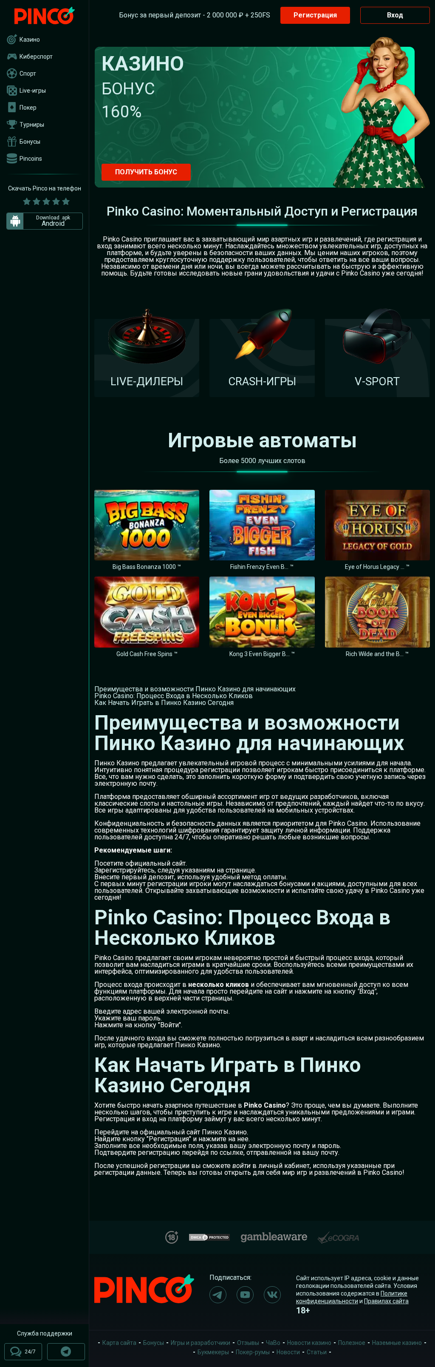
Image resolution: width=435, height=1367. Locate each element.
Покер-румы (253, 1352)
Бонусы (30, 141)
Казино (30, 39)
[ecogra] (338, 1234)
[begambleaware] (274, 1235)
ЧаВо (273, 1342)
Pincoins (31, 158)
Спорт (28, 73)
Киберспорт (36, 56)
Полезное (351, 1342)
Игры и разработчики (200, 1342)
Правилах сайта (386, 1301)
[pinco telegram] (217, 1294)
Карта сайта (119, 1342)
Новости (288, 1352)
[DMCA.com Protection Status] (209, 1236)
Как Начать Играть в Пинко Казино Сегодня (164, 703)
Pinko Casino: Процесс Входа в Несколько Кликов (173, 696)
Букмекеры (213, 1352)
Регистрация (315, 15)
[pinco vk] (272, 1294)
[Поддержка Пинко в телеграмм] (66, 1351)
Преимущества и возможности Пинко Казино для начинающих (195, 689)
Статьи (317, 1352)
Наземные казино (397, 1342)
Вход (395, 15)
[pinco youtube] (245, 1294)
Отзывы (248, 1342)
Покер (28, 107)
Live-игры (33, 90)
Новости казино (309, 1342)
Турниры (32, 124)
